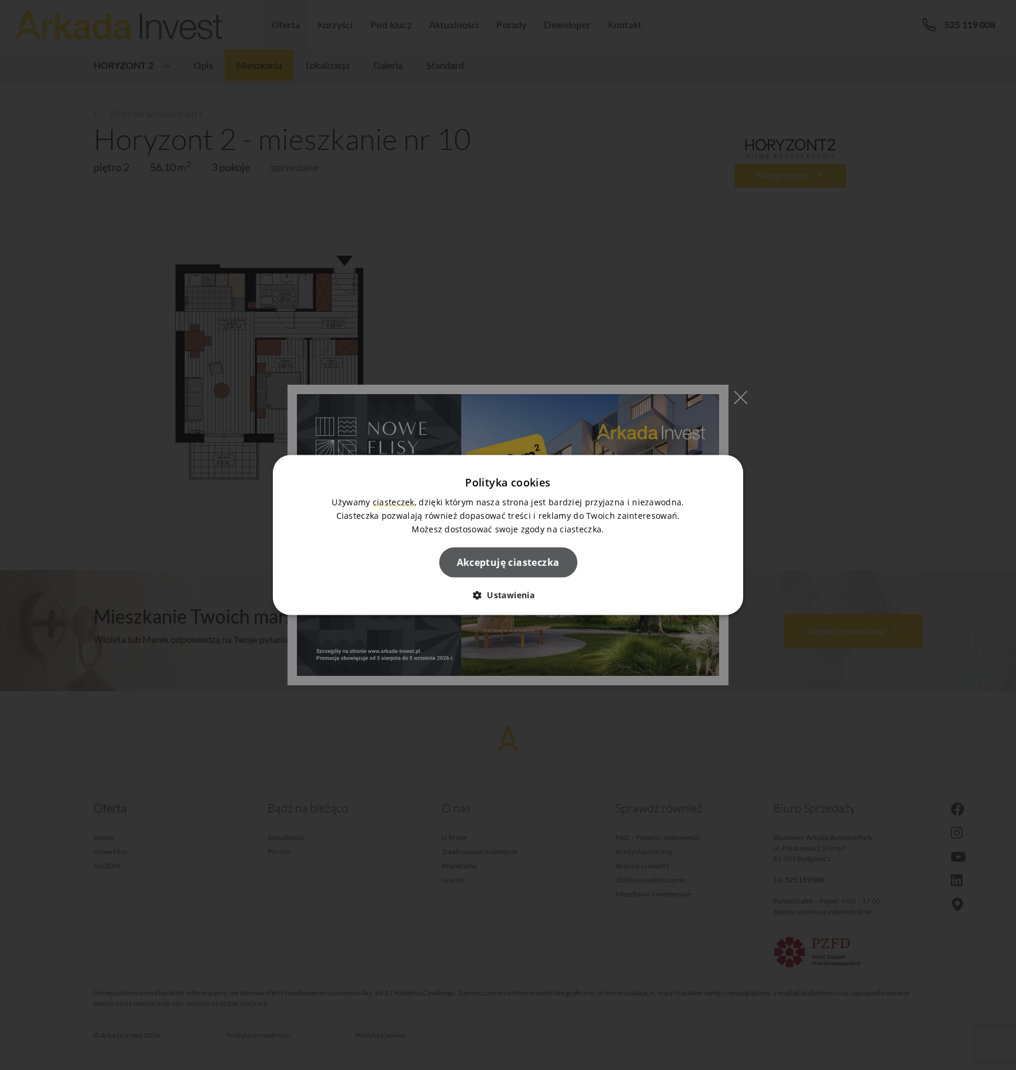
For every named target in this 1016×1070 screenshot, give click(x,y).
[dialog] (508, 535)
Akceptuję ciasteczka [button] (508, 562)
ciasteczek (394, 501)
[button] (508, 595)
